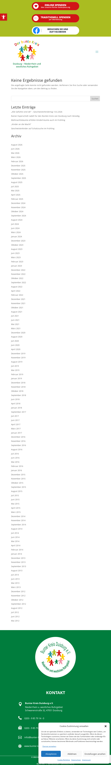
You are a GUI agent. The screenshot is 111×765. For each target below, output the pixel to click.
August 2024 (16, 220)
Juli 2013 (15, 574)
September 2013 (18, 566)
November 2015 (18, 478)
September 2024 (18, 215)
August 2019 (16, 361)
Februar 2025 (17, 199)
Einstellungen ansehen (95, 754)
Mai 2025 (15, 190)
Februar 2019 (17, 374)
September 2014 (18, 524)
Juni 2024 (15, 228)
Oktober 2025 (17, 174)
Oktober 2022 (17, 278)
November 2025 (18, 169)
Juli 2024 (15, 224)
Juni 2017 (15, 420)
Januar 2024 (16, 236)
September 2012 (18, 604)
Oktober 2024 (17, 211)
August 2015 (16, 491)
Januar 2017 (16, 433)
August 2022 (16, 286)
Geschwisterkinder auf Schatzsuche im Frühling (32, 128)
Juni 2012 (15, 616)
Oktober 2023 (17, 245)
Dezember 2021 (18, 299)
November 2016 (18, 441)
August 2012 (16, 608)
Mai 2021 (15, 324)
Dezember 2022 (18, 270)
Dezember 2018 (18, 382)
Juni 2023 (15, 253)
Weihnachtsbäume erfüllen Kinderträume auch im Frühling (38, 120)
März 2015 (16, 512)
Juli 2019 (15, 366)
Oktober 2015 (17, 483)
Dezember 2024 (18, 203)
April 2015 (15, 508)
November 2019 (18, 357)
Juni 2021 (15, 320)
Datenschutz (76, 760)
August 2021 (16, 311)
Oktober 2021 (17, 307)
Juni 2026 (15, 148)
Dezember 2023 (18, 240)
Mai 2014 (15, 541)
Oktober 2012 (17, 600)
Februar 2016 (17, 466)
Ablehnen (72, 754)
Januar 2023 (16, 265)
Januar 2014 (16, 554)
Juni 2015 (15, 499)
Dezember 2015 (18, 474)
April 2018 (15, 403)
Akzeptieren (51, 754)
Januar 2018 (16, 407)
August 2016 (16, 449)
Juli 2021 (15, 316)
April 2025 (15, 194)
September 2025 (18, 178)
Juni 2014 (15, 537)
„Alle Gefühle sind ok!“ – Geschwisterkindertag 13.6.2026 (36, 111)
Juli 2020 (15, 341)
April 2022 (15, 291)
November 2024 (18, 207)
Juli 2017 (15, 416)
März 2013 (16, 587)
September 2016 (18, 445)
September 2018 (18, 395)
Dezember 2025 (18, 165)
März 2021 (16, 328)
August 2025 (16, 182)
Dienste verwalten (49, 746)
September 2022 (18, 282)
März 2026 (16, 157)
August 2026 (16, 144)
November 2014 (18, 520)
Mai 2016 (15, 462)
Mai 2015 (15, 503)
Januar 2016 (16, 470)
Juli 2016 (15, 453)
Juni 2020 (15, 345)
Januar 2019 (16, 378)
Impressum (86, 760)
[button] (3, 17)
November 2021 (18, 303)
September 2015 (18, 487)
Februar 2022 (17, 295)
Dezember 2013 (18, 558)
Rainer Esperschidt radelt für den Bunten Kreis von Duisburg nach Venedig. (45, 116)
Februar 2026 (17, 161)
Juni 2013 (15, 579)
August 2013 (16, 570)
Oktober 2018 (17, 391)
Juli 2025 (15, 186)
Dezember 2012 (18, 591)
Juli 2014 (15, 533)
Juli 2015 (15, 495)
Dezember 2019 (18, 353)
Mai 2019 (15, 370)
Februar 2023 (17, 261)
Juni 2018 (15, 399)
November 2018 (18, 387)
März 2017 (16, 428)
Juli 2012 (15, 612)
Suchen (95, 98)
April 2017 (15, 424)
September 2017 (18, 412)
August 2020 (16, 336)
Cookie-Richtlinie (64, 760)
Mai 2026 (15, 153)
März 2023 (16, 257)
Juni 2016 (15, 457)
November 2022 (18, 274)
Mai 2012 (15, 620)
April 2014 (15, 545)
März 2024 (16, 232)
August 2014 (16, 528)
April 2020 (15, 349)
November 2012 (18, 595)
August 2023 (16, 249)
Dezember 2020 (18, 332)
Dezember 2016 (18, 437)
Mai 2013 (15, 583)
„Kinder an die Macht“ (21, 124)
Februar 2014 (17, 549)
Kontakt (41, 763)
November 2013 (18, 562)
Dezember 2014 (18, 516)
